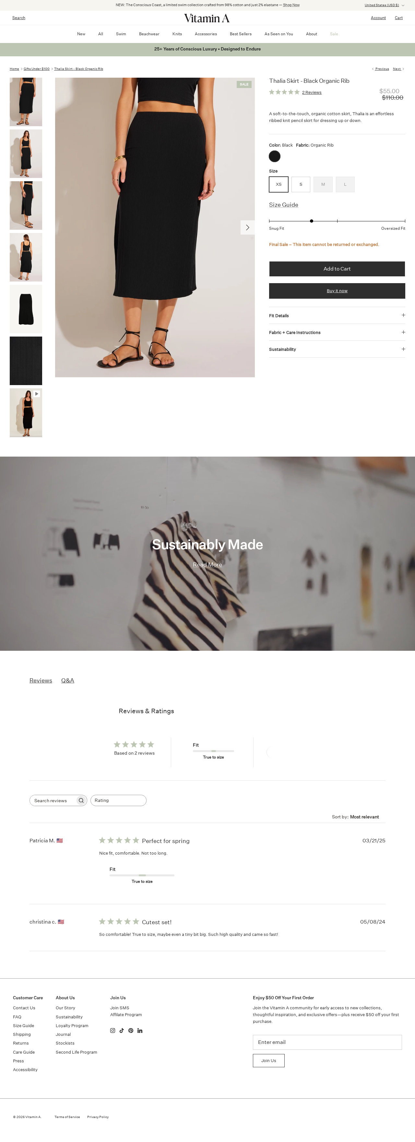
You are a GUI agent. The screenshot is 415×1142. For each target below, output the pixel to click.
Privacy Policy (98, 1117)
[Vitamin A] (207, 18)
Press (18, 1061)
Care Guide (24, 1052)
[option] (155, 227)
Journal (63, 1034)
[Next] (248, 227)
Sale (334, 34)
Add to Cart (337, 269)
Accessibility (25, 1069)
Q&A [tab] (67, 680)
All (100, 34)
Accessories (206, 34)
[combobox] (118, 800)
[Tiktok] (121, 1030)
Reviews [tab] (41, 680)
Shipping (22, 1034)
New (81, 34)
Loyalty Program (72, 1025)
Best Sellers (241, 34)
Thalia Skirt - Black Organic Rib (78, 69)
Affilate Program (126, 1014)
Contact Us (24, 1008)
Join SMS (119, 1008)
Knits (177, 34)
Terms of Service (67, 1117)
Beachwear (149, 34)
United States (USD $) (382, 5)
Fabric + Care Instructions (295, 332)
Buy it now (337, 291)
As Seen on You (279, 34)
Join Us (268, 1060)
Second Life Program (76, 1052)
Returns (21, 1043)
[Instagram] (112, 1030)
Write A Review (290, 752)
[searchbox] (52, 800)
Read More (207, 564)
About (311, 34)
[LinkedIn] (139, 1030)
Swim (121, 34)
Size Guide (283, 204)
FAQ (17, 1017)
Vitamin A (33, 1117)
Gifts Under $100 (37, 69)
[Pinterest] (130, 1030)
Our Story (65, 1008)
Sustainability (282, 349)
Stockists (65, 1043)
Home (14, 69)
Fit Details (279, 315)
